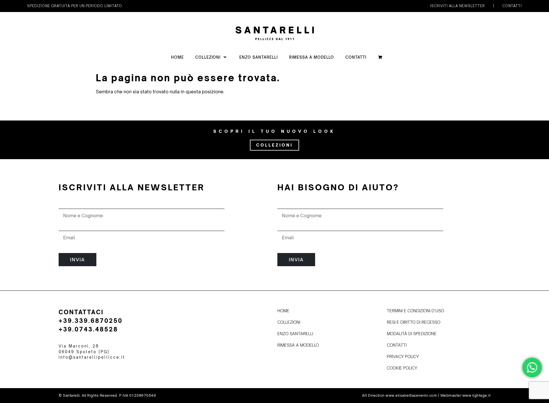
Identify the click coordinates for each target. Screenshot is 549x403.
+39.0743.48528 (88, 329)
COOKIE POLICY (402, 368)
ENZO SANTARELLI (258, 57)
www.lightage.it (476, 395)
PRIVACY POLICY (403, 356)
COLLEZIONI (207, 57)
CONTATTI (355, 57)
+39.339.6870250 (91, 320)
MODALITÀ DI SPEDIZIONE (412, 333)
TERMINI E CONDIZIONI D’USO (415, 310)
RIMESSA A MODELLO (311, 57)
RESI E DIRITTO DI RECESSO (413, 322)
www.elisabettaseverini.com (411, 395)
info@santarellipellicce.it (92, 357)
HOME (177, 57)
